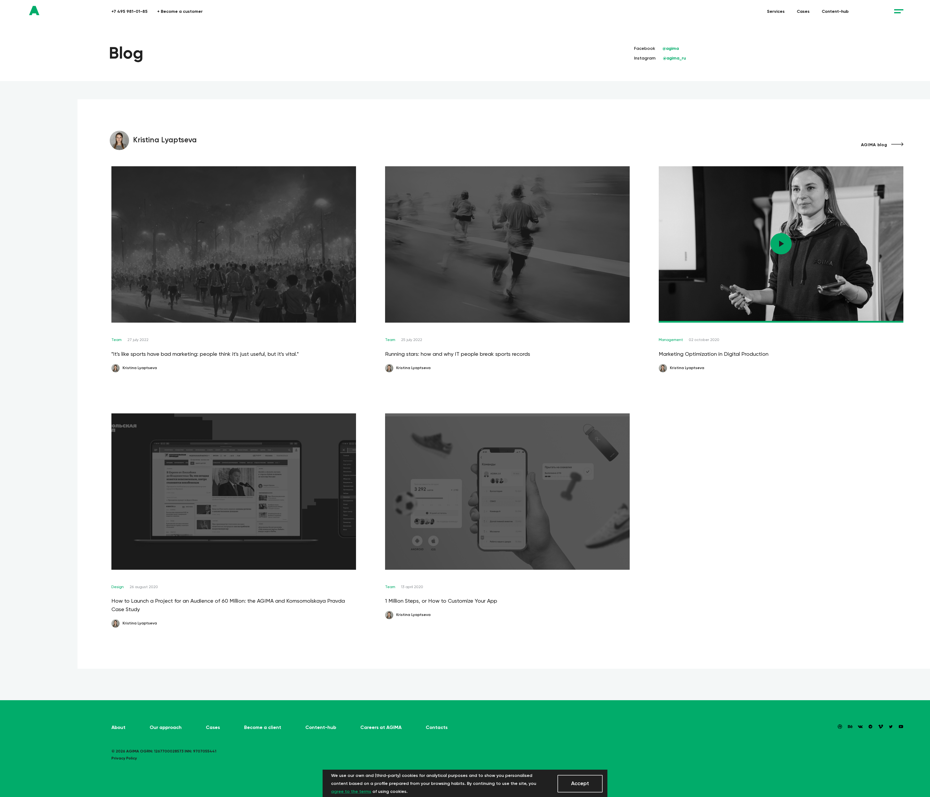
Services (776, 11)
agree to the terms (351, 791)
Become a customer (180, 11)
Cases (803, 11)
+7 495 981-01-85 (129, 11)
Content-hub (835, 11)
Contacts (437, 727)
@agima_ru (674, 58)
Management (671, 339)
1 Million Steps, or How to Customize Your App (441, 601)
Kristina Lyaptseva (139, 367)
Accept (580, 783)
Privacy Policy (124, 758)
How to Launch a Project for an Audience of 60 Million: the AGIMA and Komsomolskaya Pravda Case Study (228, 605)
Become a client (262, 727)
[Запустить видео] (781, 243)
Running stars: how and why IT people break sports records (457, 354)
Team (116, 339)
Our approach (166, 727)
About (118, 727)
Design (117, 586)
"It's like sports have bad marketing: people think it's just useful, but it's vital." (205, 354)
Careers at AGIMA (381, 727)
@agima (670, 48)
